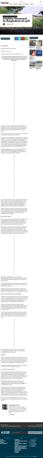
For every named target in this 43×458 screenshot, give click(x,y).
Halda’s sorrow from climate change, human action (38, 68)
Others (16, 452)
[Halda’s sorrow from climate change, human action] (39, 63)
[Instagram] (29, 444)
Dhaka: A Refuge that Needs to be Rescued (32, 47)
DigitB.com (35, 456)
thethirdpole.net (8, 51)
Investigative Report (20, 447)
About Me (2, 441)
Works (2, 442)
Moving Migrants (39, 56)
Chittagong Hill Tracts (21, 441)
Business (17, 439)
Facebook (33, 440)
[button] (22, 5)
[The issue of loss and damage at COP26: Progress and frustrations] (39, 43)
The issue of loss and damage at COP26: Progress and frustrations (39, 47)
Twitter (33, 442)
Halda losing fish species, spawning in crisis (32, 68)
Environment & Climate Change (10, 16)
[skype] (12, 414)
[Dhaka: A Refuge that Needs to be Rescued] (32, 43)
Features (17, 451)
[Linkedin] (39, 4)
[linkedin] (10, 414)
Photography (4, 443)
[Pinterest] (23, 38)
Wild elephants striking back (35, 426)
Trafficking (18, 449)
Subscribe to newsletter (35, 432)
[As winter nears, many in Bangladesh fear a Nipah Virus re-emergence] (32, 53)
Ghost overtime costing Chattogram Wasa (10, 426)
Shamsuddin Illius (10, 24)
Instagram (34, 444)
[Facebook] (38, 2)
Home (1, 439)
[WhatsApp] (26, 38)
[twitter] (13, 414)
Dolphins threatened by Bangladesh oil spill (14, 54)
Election (17, 442)
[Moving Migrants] (39, 53)
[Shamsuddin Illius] (4, 24)
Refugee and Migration (21, 448)
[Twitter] (41, 2)
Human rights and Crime (21, 446)
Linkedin (33, 446)
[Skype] (41, 4)
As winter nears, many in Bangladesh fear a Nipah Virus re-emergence (32, 58)
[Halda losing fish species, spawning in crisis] (32, 63)
